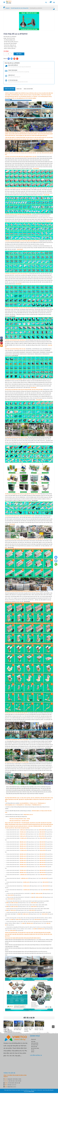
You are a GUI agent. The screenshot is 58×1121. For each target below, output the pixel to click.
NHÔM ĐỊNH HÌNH (34, 1043)
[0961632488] (55, 564)
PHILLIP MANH (31, 1091)
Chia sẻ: (5, 58)
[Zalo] (55, 560)
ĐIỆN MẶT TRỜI (34, 1046)
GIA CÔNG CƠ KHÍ (34, 1044)
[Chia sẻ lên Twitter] (11, 59)
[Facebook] (55, 557)
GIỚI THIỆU (33, 1041)
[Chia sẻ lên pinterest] (14, 59)
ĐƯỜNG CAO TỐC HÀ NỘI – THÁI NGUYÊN (8, 1030)
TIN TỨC (32, 1050)
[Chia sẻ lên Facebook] (9, 59)
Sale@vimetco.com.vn (11, 1086)
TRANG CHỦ (33, 1039)
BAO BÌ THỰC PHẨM (35, 1048)
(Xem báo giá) (12, 316)
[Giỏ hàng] (50, 2)
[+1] (17, 59)
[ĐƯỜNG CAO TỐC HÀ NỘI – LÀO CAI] (18, 1024)
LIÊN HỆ (32, 1051)
